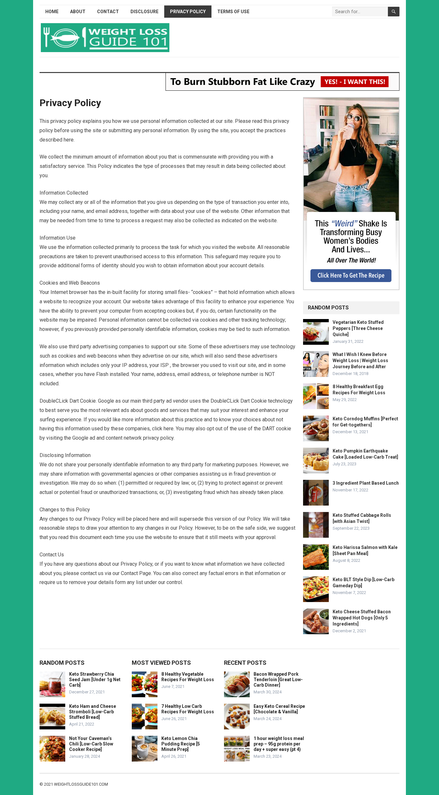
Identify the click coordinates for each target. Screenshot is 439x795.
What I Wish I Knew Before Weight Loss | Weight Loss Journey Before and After (360, 360)
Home (51, 11)
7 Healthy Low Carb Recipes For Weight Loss (187, 709)
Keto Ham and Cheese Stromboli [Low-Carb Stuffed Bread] (92, 712)
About (77, 11)
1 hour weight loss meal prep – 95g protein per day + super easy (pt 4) (279, 744)
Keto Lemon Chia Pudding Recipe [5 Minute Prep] (180, 744)
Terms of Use (233, 11)
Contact (108, 11)
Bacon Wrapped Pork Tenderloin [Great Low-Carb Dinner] (278, 680)
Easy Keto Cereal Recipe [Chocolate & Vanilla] (279, 709)
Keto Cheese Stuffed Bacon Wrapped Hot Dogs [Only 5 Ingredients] (362, 617)
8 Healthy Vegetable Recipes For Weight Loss (187, 677)
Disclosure (144, 11)
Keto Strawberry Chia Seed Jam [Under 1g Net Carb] (95, 680)
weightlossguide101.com (81, 784)
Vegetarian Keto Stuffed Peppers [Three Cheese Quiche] (358, 328)
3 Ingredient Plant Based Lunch (366, 483)
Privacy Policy (188, 11)
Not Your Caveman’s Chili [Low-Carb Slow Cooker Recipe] (91, 744)
